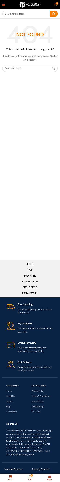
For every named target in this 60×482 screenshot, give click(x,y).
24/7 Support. (25, 323)
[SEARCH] (54, 14)
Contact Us (11, 411)
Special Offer (38, 401)
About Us (10, 396)
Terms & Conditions (41, 396)
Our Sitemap (38, 406)
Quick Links (12, 385)
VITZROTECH (30, 281)
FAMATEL (30, 275)
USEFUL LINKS (39, 385)
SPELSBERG (30, 287)
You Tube (36, 411)
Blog (8, 406)
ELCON (30, 264)
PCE (30, 269)
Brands (9, 401)
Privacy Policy (38, 391)
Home (9, 391)
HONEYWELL (30, 293)
